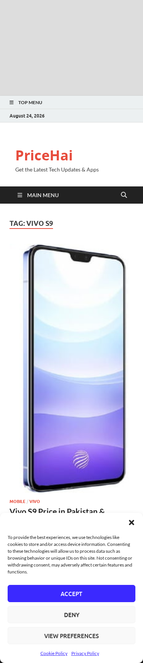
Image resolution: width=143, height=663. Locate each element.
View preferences (71, 635)
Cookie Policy (53, 653)
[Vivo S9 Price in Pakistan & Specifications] (71, 368)
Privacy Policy (85, 653)
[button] (131, 522)
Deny (71, 614)
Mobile (18, 501)
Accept (71, 593)
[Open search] (124, 195)
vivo (34, 501)
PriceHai (44, 155)
